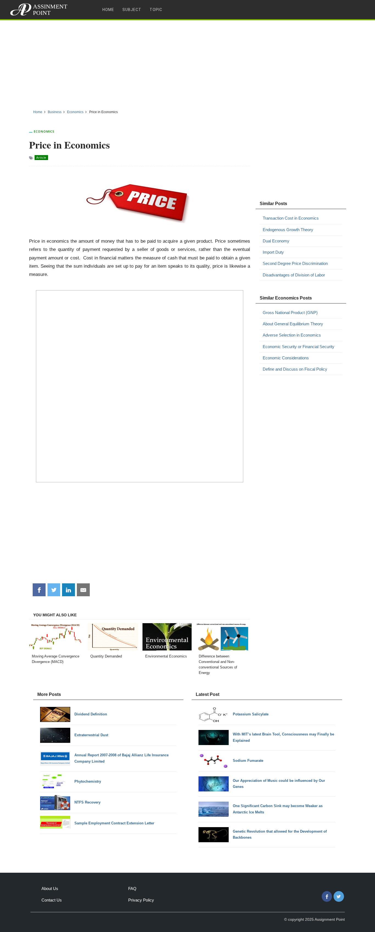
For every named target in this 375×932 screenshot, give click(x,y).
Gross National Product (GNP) (290, 312)
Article (41, 157)
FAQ (132, 888)
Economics (44, 131)
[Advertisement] (187, 63)
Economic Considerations (286, 358)
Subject (131, 9)
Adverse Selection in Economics (292, 335)
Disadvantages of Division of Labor (294, 275)
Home (108, 9)
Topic (156, 9)
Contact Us (51, 900)
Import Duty (273, 252)
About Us (49, 888)
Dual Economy (276, 241)
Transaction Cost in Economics (291, 218)
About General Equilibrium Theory (293, 323)
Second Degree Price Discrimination (295, 263)
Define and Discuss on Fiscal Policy (295, 369)
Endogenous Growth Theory (288, 229)
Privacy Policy (141, 900)
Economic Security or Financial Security (298, 346)
